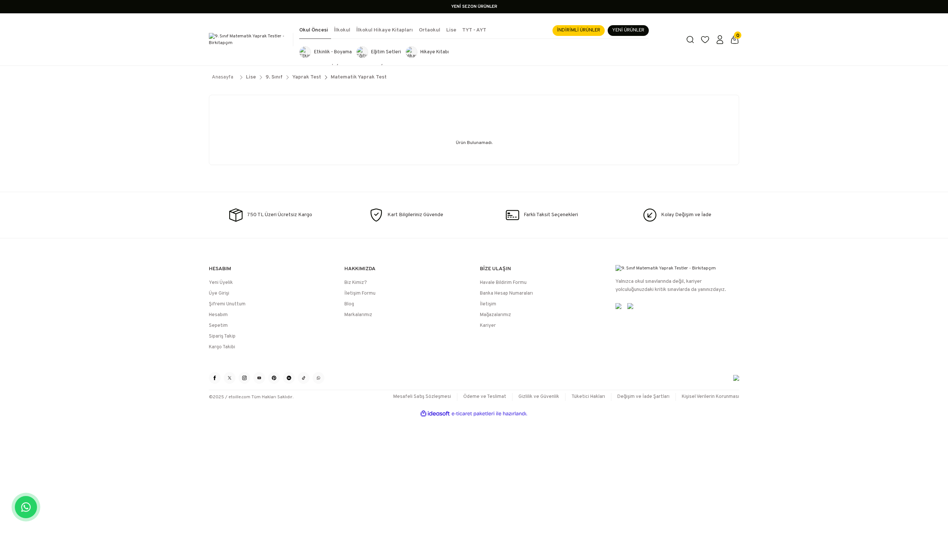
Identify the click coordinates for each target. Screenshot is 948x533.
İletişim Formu (359, 293)
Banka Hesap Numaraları (506, 293)
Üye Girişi (219, 293)
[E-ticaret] (473, 413)
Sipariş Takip (222, 336)
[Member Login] (719, 39)
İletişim (488, 304)
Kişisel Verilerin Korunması (710, 397)
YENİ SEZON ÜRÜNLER (474, 7)
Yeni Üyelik (221, 283)
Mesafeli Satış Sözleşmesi (422, 397)
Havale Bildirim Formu (503, 283)
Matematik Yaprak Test (359, 77)
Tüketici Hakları (588, 397)
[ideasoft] (435, 413)
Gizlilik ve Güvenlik (538, 397)
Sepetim (218, 326)
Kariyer (488, 326)
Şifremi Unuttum (227, 304)
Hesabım (218, 315)
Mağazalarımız (495, 315)
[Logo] (248, 39)
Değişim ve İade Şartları (643, 397)
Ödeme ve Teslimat (484, 397)
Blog (349, 304)
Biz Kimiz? (355, 283)
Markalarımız (358, 315)
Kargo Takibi (222, 347)
